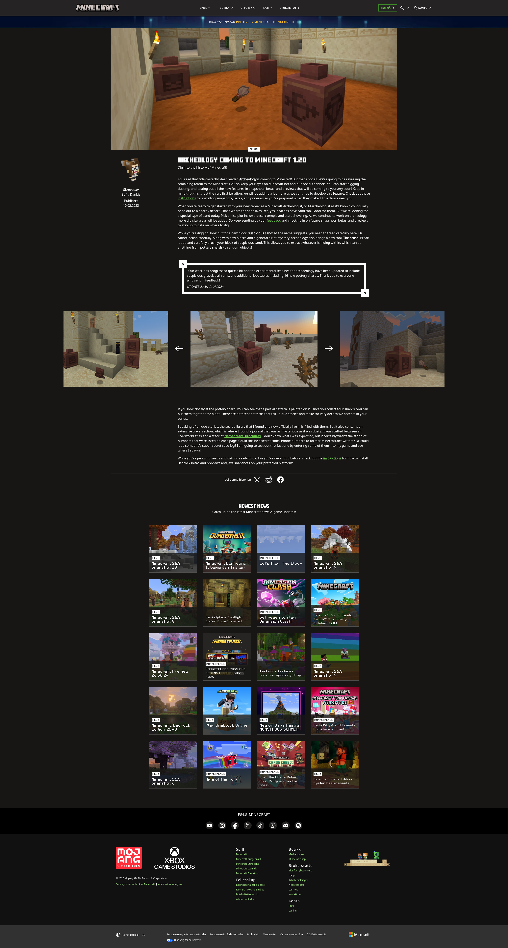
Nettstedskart (296, 885)
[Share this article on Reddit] (268, 479)
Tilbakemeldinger (298, 880)
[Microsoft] (359, 934)
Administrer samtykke (170, 884)
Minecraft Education (247, 873)
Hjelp (291, 875)
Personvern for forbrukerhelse (226, 934)
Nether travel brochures (242, 436)
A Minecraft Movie (246, 899)
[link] (210, 825)
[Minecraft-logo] (97, 8)
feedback (274, 220)
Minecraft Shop (297, 859)
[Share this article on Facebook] (280, 479)
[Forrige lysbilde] (179, 348)
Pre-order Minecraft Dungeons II (265, 22)
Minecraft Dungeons (247, 863)
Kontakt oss (295, 894)
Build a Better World (247, 894)
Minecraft (241, 854)
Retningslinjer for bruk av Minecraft (135, 884)
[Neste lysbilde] (329, 348)
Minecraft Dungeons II (248, 859)
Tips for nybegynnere (300, 870)
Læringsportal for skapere (250, 885)
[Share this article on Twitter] (257, 479)
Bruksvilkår (253, 934)
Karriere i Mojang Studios (250, 889)
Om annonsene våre (291, 934)
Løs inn (292, 910)
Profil (291, 906)
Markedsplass (296, 854)
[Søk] (405, 8)
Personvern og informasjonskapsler (186, 934)
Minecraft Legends (246, 868)
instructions (187, 198)
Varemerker (270, 934)
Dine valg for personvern (187, 939)
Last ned (293, 889)
